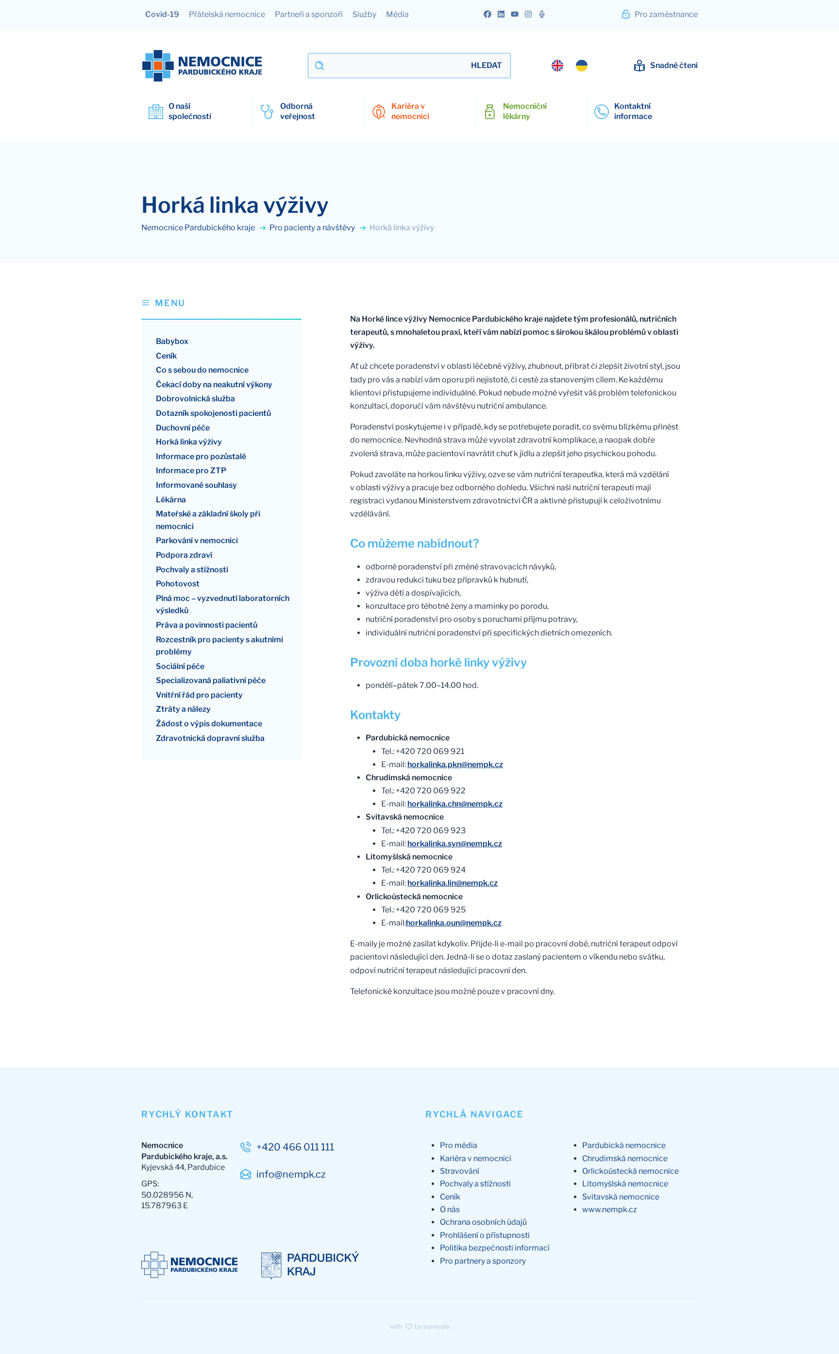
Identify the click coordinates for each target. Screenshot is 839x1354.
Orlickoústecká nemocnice (630, 1171)
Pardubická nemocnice (624, 1145)
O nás (450, 1209)
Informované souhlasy (196, 485)
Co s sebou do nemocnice (202, 370)
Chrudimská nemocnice (625, 1158)
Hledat (486, 65)
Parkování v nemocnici (197, 540)
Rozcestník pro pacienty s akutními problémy (219, 646)
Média (397, 14)
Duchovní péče (183, 427)
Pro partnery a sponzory (483, 1261)
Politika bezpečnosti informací (495, 1247)
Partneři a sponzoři (309, 14)
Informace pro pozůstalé (201, 456)
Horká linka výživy (189, 441)
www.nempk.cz (609, 1209)
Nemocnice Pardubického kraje (198, 227)
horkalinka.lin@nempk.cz (452, 883)
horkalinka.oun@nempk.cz (454, 922)
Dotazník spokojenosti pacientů (213, 413)
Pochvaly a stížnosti (192, 569)
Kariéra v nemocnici (475, 1158)
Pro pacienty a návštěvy (312, 227)
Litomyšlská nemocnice (625, 1183)
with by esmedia (419, 1326)
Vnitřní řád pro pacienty (199, 695)
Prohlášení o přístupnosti (485, 1235)
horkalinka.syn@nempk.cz (454, 843)
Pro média (458, 1145)
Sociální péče (180, 666)
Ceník (166, 355)
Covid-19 (162, 14)
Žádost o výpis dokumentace (209, 723)
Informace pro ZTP (191, 470)
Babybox (172, 341)
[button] (221, 308)
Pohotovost (178, 583)
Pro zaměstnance (665, 14)
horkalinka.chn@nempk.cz (455, 803)
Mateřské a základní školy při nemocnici (208, 520)
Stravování (459, 1171)
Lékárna (171, 499)
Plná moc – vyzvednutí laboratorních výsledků (222, 605)
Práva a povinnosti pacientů (206, 625)
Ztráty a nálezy (183, 709)
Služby (364, 14)
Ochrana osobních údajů (483, 1222)
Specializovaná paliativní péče (211, 680)
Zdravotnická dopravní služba (210, 738)
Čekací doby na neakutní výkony (214, 384)
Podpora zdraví (184, 555)
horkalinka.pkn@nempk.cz (455, 764)
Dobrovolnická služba (195, 398)
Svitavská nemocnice (620, 1196)
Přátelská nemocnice (227, 14)
